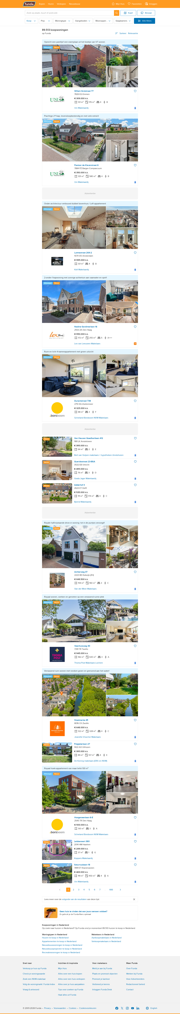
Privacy (47, 1008)
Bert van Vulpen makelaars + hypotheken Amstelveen (98, 455)
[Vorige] (59, 890)
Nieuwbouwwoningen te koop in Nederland (62, 945)
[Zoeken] (116, 13)
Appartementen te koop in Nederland (59, 941)
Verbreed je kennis (101, 984)
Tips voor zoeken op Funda (70, 989)
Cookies (72, 1008)
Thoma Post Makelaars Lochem (88, 663)
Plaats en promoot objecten (105, 973)
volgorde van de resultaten (74, 899)
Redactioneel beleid (135, 984)
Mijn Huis (62, 968)
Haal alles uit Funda (67, 995)
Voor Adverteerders (135, 979)
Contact (129, 989)
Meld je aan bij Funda (102, 968)
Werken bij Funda (134, 973)
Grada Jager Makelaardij (85, 478)
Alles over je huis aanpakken (71, 984)
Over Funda (131, 968)
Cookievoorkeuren (87, 1008)
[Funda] (29, 4)
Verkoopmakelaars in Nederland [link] (106, 941)
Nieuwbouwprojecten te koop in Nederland (62, 948)
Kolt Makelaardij (81, 269)
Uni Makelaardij (81, 108)
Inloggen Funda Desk (102, 989)
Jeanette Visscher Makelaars (87, 737)
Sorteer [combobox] (129, 33)
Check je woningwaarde (34, 973)
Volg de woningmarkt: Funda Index (39, 984)
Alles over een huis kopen (70, 973)
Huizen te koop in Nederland (55, 937)
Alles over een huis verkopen (71, 979)
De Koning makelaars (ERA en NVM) (90, 761)
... (105, 889)
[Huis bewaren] (135, 91)
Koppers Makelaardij (83, 858)
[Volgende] (120, 890)
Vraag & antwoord (31, 989)
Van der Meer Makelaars (85, 588)
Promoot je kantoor (101, 979)
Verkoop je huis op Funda (34, 968)
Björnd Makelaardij (82, 502)
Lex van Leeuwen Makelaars (87, 343)
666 (111, 889)
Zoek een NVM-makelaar (34, 979)
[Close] (134, 899)
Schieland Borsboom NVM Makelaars (91, 417)
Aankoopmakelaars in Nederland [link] (106, 937)
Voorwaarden (60, 1008)
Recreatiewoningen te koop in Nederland (61, 952)
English (153, 1008)
